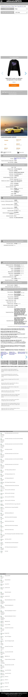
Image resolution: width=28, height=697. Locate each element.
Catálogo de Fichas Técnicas (6, 6)
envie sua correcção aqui (23, 326)
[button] (25, 73)
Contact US (19, 695)
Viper (16, 6)
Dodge (13, 6)
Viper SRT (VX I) (20, 6)
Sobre (9, 695)
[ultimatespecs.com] (14, 1)
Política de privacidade (13, 695)
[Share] (26, 3)
